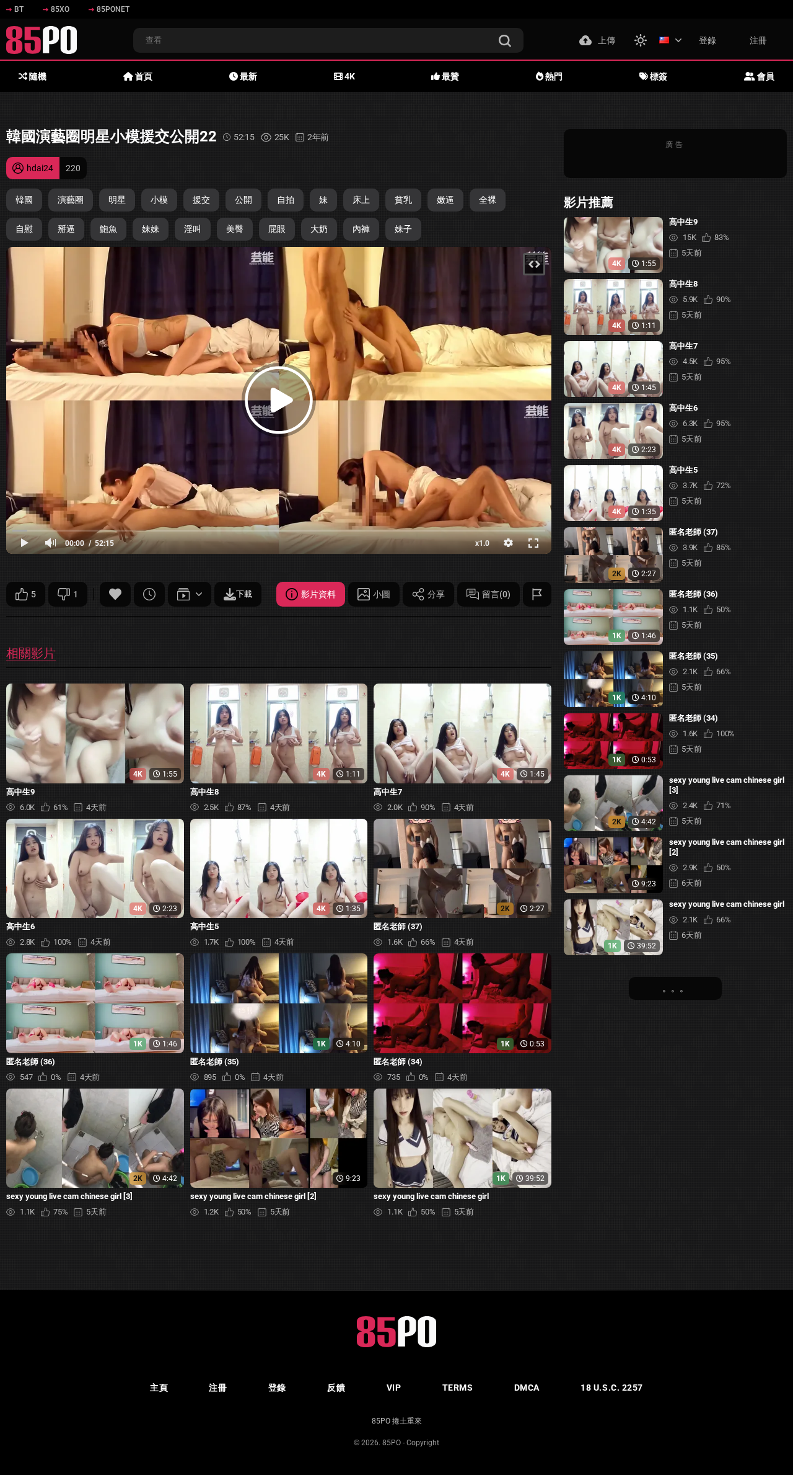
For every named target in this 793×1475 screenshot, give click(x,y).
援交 (201, 200)
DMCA (527, 1388)
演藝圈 (71, 200)
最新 (247, 76)
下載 (244, 594)
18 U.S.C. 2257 (612, 1388)
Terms (457, 1388)
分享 (436, 594)
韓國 (24, 200)
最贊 (449, 76)
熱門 (553, 76)
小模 (159, 200)
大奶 (319, 229)
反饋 (336, 1388)
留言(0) (496, 594)
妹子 (403, 229)
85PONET (113, 9)
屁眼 (277, 229)
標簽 (657, 76)
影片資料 (318, 594)
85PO (391, 1442)
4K (349, 76)
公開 (243, 200)
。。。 (675, 988)
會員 (764, 76)
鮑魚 (108, 229)
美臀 (234, 229)
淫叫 (192, 229)
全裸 (487, 200)
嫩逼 (445, 200)
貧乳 (403, 200)
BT (19, 9)
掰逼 (66, 229)
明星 (117, 200)
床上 (361, 200)
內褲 (361, 229)
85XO (60, 9)
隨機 (36, 76)
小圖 (381, 594)
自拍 (285, 200)
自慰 (24, 229)
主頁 (159, 1388)
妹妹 (150, 229)
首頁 (142, 76)
